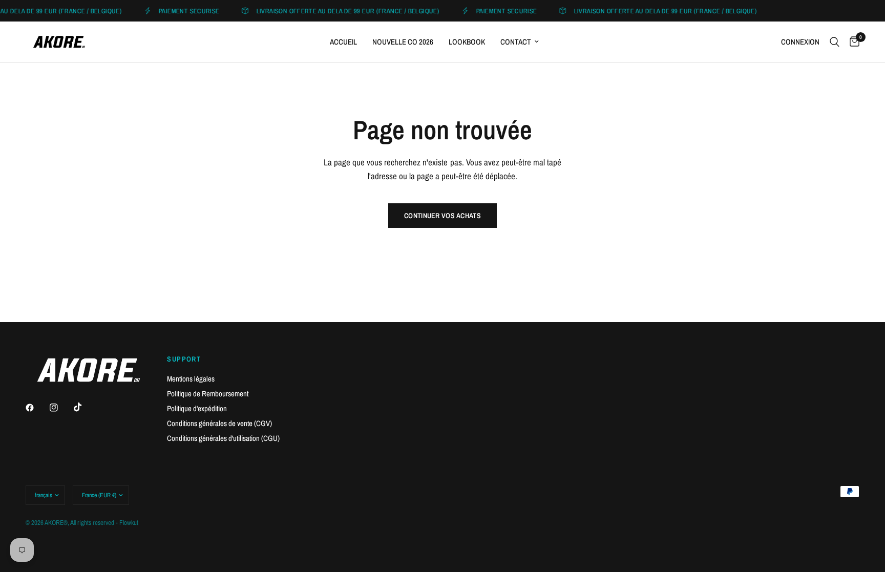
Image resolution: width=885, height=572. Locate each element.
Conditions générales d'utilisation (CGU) (223, 438)
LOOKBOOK (467, 41)
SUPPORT (184, 359)
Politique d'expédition (197, 408)
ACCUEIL (343, 41)
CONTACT (515, 41)
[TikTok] (85, 407)
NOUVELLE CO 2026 (402, 41)
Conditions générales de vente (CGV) (219, 423)
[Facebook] (37, 407)
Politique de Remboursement (207, 393)
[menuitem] (343, 42)
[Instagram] (61, 407)
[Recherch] (835, 42)
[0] (852, 42)
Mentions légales (191, 378)
